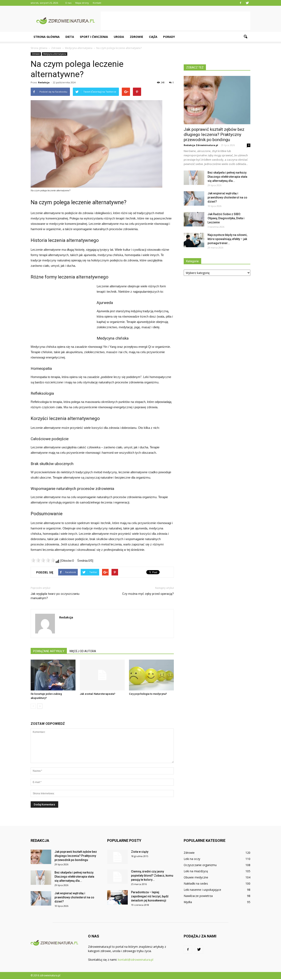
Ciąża (153, 37)
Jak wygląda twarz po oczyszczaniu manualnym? (55, 596)
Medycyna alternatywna (54, 53)
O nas (68, 2)
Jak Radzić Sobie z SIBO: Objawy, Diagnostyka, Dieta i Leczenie (226, 218)
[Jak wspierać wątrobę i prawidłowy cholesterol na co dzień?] (194, 198)
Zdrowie (136, 37)
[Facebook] (240, 3)
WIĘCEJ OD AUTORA (82, 651)
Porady (169, 37)
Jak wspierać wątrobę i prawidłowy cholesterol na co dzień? (227, 197)
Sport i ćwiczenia (94, 37)
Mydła (188, 902)
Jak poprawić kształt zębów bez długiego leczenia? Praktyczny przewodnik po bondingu (214, 134)
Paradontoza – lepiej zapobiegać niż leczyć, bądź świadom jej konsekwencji (149, 896)
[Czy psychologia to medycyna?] (151, 675)
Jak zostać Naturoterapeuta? (97, 693)
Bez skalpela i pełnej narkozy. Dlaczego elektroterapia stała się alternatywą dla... (227, 176)
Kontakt (97, 2)
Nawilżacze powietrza (198, 896)
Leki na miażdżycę (196, 871)
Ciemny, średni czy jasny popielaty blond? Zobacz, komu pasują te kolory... (152, 875)
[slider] (43, 560)
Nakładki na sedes (196, 883)
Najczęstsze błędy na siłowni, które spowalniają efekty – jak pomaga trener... (227, 239)
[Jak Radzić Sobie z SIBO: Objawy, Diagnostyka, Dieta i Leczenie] (194, 219)
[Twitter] (247, 3)
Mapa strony (82, 2)
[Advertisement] (175, 21)
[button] (245, 37)
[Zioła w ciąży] (117, 857)
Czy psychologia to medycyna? (148, 693)
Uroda (119, 37)
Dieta (69, 37)
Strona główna (47, 37)
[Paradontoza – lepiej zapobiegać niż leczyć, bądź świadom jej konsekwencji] (117, 897)
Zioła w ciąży (139, 851)
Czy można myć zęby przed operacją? (148, 594)
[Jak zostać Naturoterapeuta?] (102, 675)
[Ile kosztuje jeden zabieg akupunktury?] (53, 675)
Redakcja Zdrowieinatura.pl (201, 145)
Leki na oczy (192, 859)
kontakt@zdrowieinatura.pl (135, 960)
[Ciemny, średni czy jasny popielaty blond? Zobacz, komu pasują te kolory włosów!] (117, 876)
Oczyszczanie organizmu (200, 865)
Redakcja (44, 82)
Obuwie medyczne (196, 877)
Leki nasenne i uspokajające (202, 890)
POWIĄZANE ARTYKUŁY (48, 651)
